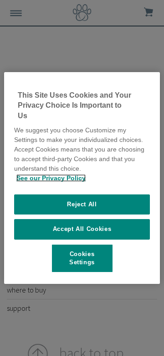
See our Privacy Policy (51, 178)
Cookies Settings (82, 258)
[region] (82, 178)
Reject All (82, 204)
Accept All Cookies (82, 228)
